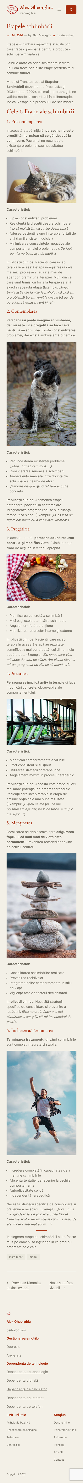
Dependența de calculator (27, 1389)
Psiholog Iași (28, 13)
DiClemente (16, 92)
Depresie (13, 1347)
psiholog (50, 292)
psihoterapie (62, 97)
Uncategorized (65, 35)
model (33, 1256)
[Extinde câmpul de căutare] (71, 9)
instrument (16, 1256)
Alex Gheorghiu (42, 35)
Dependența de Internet (25, 1398)
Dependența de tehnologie (27, 1372)
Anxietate (14, 1355)
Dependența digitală (22, 1380)
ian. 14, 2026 (15, 35)
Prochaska (54, 87)
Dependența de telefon (24, 1406)
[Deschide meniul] (59, 9)
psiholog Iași (16, 1330)
